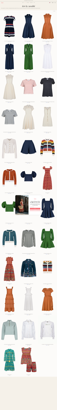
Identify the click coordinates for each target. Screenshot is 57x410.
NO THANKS (35, 210)
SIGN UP (35, 208)
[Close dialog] (40, 196)
